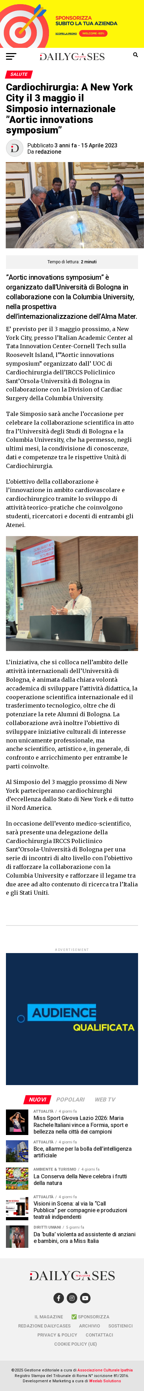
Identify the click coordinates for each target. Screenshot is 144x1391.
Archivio (89, 1325)
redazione (48, 151)
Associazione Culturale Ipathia (105, 1370)
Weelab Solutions (105, 1381)
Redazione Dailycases (44, 1325)
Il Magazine (49, 1316)
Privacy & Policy (57, 1335)
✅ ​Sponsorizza (90, 1316)
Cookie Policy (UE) (75, 1344)
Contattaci (99, 1335)
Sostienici (120, 1325)
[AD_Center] (72, 46)
